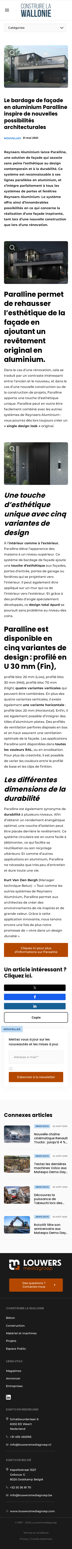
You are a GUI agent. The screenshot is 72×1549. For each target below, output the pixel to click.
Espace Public (16, 1348)
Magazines (13, 1371)
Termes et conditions (36, 1532)
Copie (36, 1017)
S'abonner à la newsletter (36, 1077)
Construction (15, 1325)
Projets (11, 1341)
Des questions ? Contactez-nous (33, 1284)
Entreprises (14, 1386)
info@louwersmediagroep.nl (30, 1444)
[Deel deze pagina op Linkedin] (35, 1006)
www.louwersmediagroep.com (32, 1511)
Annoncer (13, 1378)
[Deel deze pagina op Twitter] (35, 988)
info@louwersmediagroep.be (31, 1495)
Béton (10, 1318)
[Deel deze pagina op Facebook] (35, 997)
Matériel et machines (21, 1333)
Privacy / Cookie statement (36, 1538)
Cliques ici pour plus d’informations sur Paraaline (36, 950)
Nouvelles (12, 138)
